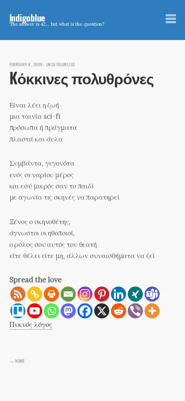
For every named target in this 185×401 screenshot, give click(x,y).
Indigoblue (27, 17)
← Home (17, 360)
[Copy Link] (34, 294)
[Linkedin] (118, 294)
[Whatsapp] (51, 310)
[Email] (68, 294)
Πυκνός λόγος (30, 324)
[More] (152, 310)
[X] (101, 310)
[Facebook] (84, 310)
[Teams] (152, 294)
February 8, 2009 (26, 65)
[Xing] (135, 294)
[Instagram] (84, 294)
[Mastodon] (68, 310)
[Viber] (135, 310)
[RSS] (17, 294)
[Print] (51, 294)
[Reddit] (118, 310)
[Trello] (17, 310)
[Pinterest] (101, 294)
